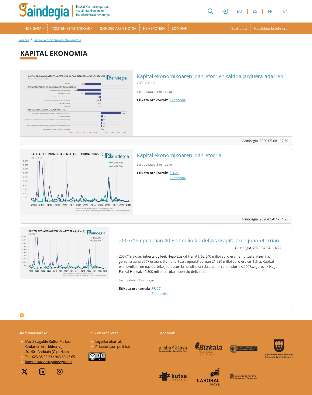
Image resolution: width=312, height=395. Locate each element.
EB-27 (174, 173)
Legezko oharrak (108, 341)
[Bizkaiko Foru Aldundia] (208, 349)
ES (255, 11)
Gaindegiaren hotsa (118, 28)
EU (239, 11)
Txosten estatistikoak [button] (70, 28)
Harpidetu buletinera (271, 28)
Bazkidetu (239, 28)
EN (285, 11)
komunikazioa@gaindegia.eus (48, 362)
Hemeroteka (154, 28)
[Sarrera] (66, 11)
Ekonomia (178, 100)
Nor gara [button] (32, 28)
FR (270, 11)
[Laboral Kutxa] (208, 376)
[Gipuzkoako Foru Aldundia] (279, 348)
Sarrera (23, 40)
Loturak (179, 28)
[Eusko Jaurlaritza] (243, 348)
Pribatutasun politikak (113, 346)
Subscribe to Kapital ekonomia (22, 315)
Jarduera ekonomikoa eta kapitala (57, 40)
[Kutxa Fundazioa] (173, 376)
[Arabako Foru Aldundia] (173, 348)
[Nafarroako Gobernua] (243, 376)
